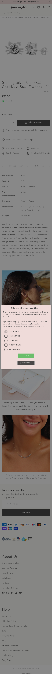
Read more (41, 326)
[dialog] (26, 337)
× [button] (48, 308)
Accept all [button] (26, 356)
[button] (26, 363)
